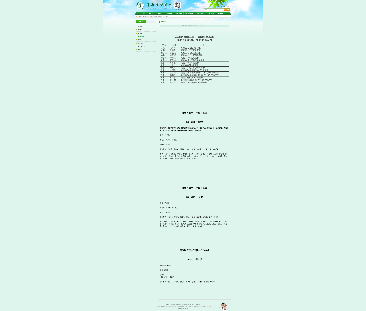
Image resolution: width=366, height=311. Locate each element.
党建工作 (160, 13)
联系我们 (218, 7)
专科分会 (140, 40)
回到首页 (168, 304)
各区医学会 (141, 36)
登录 (224, 7)
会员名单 (140, 50)
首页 (143, 13)
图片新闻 (140, 33)
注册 (228, 7)
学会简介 (151, 13)
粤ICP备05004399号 (223, 4)
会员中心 (211, 13)
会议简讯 (140, 30)
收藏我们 (211, 7)
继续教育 (170, 13)
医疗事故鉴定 (189, 13)
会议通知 (140, 26)
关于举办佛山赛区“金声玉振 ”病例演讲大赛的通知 (155, 16)
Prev (145, 16)
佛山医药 (179, 13)
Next (212, 16)
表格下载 (140, 43)
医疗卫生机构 (141, 46)
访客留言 (221, 13)
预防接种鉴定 (201, 13)
